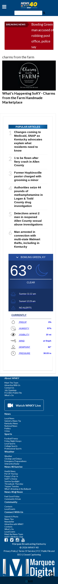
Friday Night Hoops (12, 441)
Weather (8, 456)
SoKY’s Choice (10, 479)
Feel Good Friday (11, 496)
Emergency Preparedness (15, 461)
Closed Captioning (32, 554)
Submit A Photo (11, 516)
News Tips (9, 519)
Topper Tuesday (11, 486)
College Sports (10, 446)
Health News (9, 471)
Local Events (9, 509)
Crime (7, 431)
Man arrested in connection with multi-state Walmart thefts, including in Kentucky (27, 239)
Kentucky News (11, 423)
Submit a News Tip (12, 421)
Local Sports (9, 443)
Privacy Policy (10, 551)
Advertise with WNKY (13, 524)
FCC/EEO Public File (13, 393)
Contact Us (9, 388)
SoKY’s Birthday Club (13, 537)
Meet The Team (11, 383)
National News (10, 426)
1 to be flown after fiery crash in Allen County (26, 161)
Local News (9, 418)
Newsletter (9, 521)
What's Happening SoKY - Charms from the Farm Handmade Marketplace (28, 97)
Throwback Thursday (13, 484)
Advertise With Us (12, 385)
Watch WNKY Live (28, 405)
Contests (8, 506)
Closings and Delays (13, 459)
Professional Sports (13, 448)
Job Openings (10, 390)
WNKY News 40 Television (29, 5)
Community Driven (12, 499)
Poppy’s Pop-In (11, 476)
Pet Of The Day (11, 474)
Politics (7, 428)
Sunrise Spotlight (11, 481)
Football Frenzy (11, 438)
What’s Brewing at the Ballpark (17, 489)
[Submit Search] (44, 12)
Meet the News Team (13, 534)
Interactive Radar (11, 464)
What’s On (9, 395)
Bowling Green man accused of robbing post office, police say (42, 35)
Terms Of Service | (27, 551)
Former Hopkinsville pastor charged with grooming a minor (28, 176)
